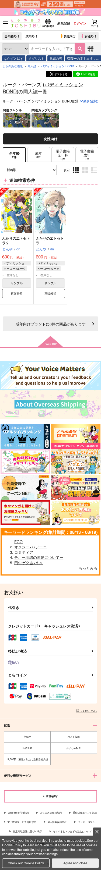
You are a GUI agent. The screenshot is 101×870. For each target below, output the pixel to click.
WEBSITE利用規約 (18, 812)
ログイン (80, 23)
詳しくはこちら (86, 710)
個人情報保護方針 (57, 822)
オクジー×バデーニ (30, 546)
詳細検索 (90, 48)
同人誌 (31, 66)
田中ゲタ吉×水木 (28, 562)
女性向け (90, 36)
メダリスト (36, 58)
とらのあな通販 (12, 66)
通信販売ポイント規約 (85, 812)
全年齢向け (12, 36)
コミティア (23, 552)
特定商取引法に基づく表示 (27, 831)
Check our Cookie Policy (26, 863)
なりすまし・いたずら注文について (72, 831)
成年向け (31, 36)
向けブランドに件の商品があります (51, 323)
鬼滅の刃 (55, 58)
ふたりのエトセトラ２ (16, 240)
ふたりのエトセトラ (50, 240)
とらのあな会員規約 (51, 812)
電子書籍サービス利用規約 (21, 822)
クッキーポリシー (87, 822)
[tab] (38, 154)
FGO (18, 541)
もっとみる (88, 568)
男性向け (70, 36)
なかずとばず (13, 58)
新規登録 (63, 23)
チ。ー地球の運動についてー (38, 557)
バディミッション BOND (52, 101)
